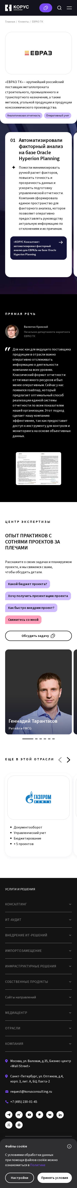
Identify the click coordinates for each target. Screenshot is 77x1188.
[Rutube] (19, 1114)
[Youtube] (29, 1114)
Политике (37, 1165)
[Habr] (39, 1114)
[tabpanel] (38, 204)
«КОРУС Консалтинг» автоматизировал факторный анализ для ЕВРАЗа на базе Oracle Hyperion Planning (35, 248)
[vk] (49, 1114)
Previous (59, 759)
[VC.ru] (8, 1125)
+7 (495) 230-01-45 (23, 1101)
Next (68, 759)
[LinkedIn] (60, 1114)
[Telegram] (8, 1114)
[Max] (19, 1125)
